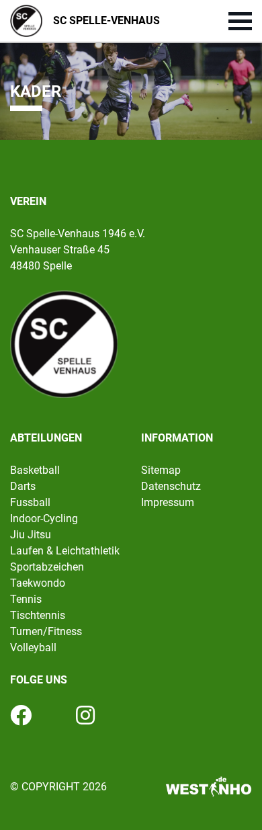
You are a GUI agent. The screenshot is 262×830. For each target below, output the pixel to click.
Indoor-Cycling (44, 518)
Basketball (35, 470)
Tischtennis (37, 615)
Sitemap (161, 470)
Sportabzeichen (47, 567)
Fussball (30, 502)
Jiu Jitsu (30, 534)
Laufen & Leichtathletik (65, 550)
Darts (23, 486)
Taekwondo (37, 583)
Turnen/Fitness (46, 631)
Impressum (167, 502)
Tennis (26, 599)
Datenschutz (171, 486)
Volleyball (33, 647)
